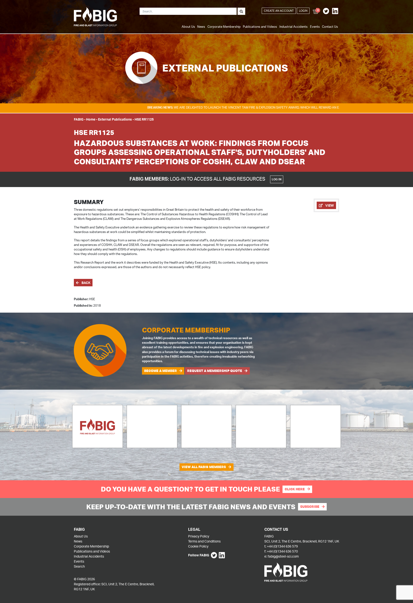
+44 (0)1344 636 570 (282, 551)
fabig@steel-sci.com (283, 556)
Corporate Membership (224, 26)
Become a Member (160, 371)
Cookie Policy (198, 546)
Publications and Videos (260, 26)
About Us (188, 26)
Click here (295, 489)
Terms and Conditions (204, 541)
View (329, 205)
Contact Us (330, 26)
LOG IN (277, 179)
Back (85, 283)
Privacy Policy (198, 536)
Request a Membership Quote (214, 371)
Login (303, 10)
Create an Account (279, 10)
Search (79, 566)
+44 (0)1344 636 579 (282, 546)
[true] (241, 11)
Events (315, 26)
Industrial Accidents (293, 26)
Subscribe (309, 506)
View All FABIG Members (204, 467)
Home (90, 119)
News (201, 26)
